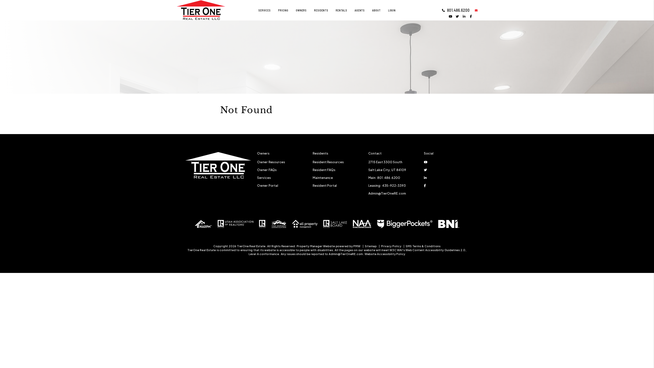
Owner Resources (271, 162)
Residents (321, 10)
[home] (201, 10)
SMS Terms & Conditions (423, 246)
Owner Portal (267, 185)
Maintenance (323, 178)
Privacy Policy (391, 246)
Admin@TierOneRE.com (387, 193)
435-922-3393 (394, 185)
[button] (474, 10)
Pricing (283, 10)
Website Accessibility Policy (385, 254)
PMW (356, 246)
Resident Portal (325, 185)
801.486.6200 (458, 10)
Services (264, 10)
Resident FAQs (324, 170)
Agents (360, 10)
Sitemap (371, 246)
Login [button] (392, 10)
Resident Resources (328, 162)
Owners (301, 10)
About (376, 10)
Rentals (341, 10)
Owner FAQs (267, 170)
